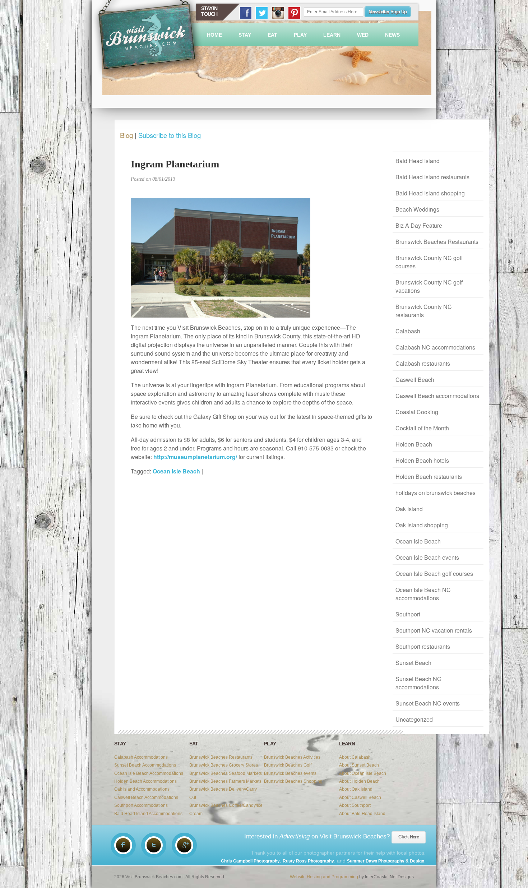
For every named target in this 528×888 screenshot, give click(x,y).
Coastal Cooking (416, 412)
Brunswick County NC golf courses (429, 262)
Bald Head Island (417, 161)
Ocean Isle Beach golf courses (434, 573)
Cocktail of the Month (422, 428)
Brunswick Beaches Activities (292, 757)
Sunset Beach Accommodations (145, 765)
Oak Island (409, 509)
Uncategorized (414, 719)
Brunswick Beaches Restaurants (436, 241)
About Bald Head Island (362, 813)
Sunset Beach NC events (427, 703)
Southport (407, 614)
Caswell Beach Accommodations (146, 797)
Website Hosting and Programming (324, 876)
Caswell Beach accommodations (437, 396)
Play (300, 35)
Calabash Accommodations (141, 757)
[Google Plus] (184, 845)
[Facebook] (123, 845)
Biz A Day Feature (418, 225)
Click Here (408, 837)
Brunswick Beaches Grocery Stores (223, 765)
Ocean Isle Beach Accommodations (148, 773)
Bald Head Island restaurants (432, 177)
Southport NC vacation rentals (433, 630)
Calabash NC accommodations (435, 347)
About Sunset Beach (359, 765)
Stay (244, 35)
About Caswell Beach (360, 797)
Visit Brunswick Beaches (148, 39)
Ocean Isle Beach (418, 541)
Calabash (407, 331)
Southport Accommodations (141, 805)
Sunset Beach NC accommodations (418, 683)
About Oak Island (355, 789)
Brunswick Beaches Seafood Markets (225, 773)
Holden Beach (413, 444)
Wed (363, 35)
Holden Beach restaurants (428, 476)
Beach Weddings (417, 209)
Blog (126, 135)
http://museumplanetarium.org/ (195, 457)
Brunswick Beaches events (290, 773)
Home (214, 35)
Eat (272, 35)
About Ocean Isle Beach (362, 773)
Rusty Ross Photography (308, 861)
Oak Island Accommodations (142, 789)
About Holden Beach (359, 781)
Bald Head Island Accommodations (148, 813)
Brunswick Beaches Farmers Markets (225, 781)
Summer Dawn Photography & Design (385, 861)
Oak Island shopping (421, 525)
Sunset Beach (413, 662)
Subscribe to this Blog (169, 135)
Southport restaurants (422, 646)
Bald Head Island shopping (430, 193)
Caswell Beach (414, 379)
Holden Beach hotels (422, 460)
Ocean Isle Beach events (427, 557)
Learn (332, 35)
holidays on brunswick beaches (435, 493)
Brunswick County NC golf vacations (429, 286)
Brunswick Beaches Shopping (293, 781)
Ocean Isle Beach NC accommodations (423, 594)
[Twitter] (154, 845)
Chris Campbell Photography (250, 861)
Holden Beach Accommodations (145, 781)
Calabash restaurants (422, 363)
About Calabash (355, 757)
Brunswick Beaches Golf (287, 765)
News (392, 35)
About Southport (355, 805)
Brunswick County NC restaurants (423, 310)
